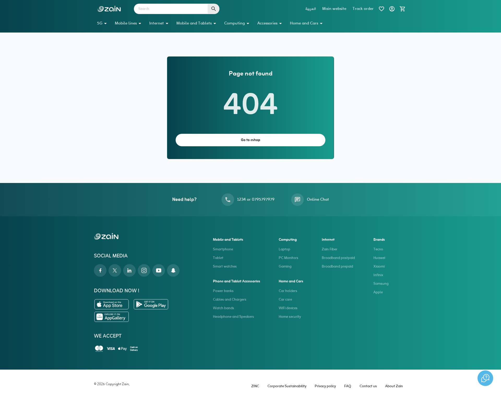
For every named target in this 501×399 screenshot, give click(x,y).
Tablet (218, 258)
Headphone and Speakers (233, 317)
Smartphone (223, 249)
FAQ (347, 386)
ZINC (255, 386)
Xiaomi (379, 266)
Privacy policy (325, 386)
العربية (310, 9)
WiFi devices (288, 308)
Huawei (379, 258)
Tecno (378, 249)
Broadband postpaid (338, 258)
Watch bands (223, 308)
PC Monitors (288, 258)
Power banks (223, 291)
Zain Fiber (329, 249)
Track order (363, 9)
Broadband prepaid (337, 266)
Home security (290, 317)
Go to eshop (250, 140)
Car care (285, 299)
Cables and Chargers (229, 299)
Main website (334, 9)
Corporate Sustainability (286, 386)
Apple (378, 292)
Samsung (381, 284)
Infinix (378, 275)
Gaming (285, 266)
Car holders (288, 291)
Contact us (368, 386)
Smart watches (225, 266)
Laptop (284, 249)
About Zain (394, 386)
